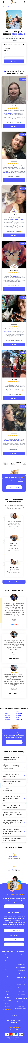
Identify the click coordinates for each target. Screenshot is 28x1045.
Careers (21, 973)
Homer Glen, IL (8, 717)
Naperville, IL (19, 713)
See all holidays (21, 1010)
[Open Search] (24, 2)
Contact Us (14, 870)
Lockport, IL (7, 715)
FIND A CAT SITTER (14, 487)
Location (7, 48)
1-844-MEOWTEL (14, 857)
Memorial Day (20, 1001)
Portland (7, 994)
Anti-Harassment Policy (16, 1039)
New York (7, 982)
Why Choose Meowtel (20, 967)
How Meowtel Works (21, 961)
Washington (7, 1006)
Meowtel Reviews (21, 970)
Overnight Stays (21, 994)
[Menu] (3, 2)
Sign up (14, 944)
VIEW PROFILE (14, 126)
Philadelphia (7, 988)
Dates (6, 53)
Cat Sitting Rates (21, 964)
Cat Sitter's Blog (21, 984)
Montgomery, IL (19, 719)
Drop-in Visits (21, 991)
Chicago (7, 964)
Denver (7, 970)
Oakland (7, 985)
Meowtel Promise (9, 734)
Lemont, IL (7, 713)
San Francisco (7, 1000)
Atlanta (7, 954)
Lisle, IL (17, 711)
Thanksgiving (21, 1006)
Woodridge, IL (8, 719)
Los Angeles (7, 976)
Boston (7, 960)
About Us (21, 958)
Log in (14, 939)
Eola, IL (17, 717)
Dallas (7, 967)
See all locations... (7, 1009)
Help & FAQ (21, 981)
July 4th (21, 1004)
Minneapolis (7, 979)
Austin (7, 957)
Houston (7, 973)
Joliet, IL (6, 711)
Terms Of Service (9, 1038)
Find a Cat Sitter (14, 582)
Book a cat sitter (14, 930)
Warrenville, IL (19, 715)
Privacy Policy (16, 1038)
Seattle (7, 1003)
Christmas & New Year (20, 1008)
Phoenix (7, 991)
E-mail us (14, 1025)
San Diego (7, 997)
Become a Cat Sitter (14, 906)
